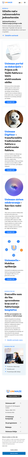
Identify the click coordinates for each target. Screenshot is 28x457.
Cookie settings (14, 449)
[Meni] (25, 3)
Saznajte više (12, 102)
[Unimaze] (7, 3)
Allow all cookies (14, 453)
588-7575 (12, 410)
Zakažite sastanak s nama (15, 340)
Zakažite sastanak (11, 35)
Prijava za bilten (13, 396)
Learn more (4, 445)
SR (19, 3)
